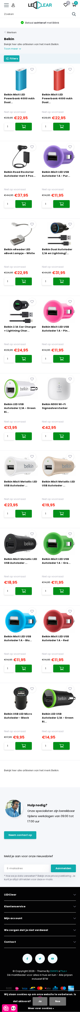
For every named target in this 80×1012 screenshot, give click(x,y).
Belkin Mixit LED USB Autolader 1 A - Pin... (56, 328)
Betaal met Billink (42, 23)
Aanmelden (63, 868)
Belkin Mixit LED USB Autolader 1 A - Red (55, 638)
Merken (12, 32)
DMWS (54, 971)
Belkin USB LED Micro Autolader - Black (18, 716)
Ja (40, 1001)
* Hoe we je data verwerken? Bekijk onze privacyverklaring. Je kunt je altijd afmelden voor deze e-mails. (39, 877)
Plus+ (63, 971)
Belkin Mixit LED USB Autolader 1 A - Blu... (18, 638)
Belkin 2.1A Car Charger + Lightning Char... (20, 328)
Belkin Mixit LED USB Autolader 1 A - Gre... (56, 561)
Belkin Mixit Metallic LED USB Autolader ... (20, 483)
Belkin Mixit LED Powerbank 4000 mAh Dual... (19, 98)
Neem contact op (20, 835)
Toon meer (11, 49)
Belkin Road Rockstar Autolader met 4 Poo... (20, 174)
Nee (57, 1001)
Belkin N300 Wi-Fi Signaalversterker (55, 406)
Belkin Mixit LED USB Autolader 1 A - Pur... (56, 174)
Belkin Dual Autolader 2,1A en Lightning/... (57, 251)
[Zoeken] (74, 14)
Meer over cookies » (41, 1008)
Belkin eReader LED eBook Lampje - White (19, 251)
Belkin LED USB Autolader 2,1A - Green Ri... (20, 408)
